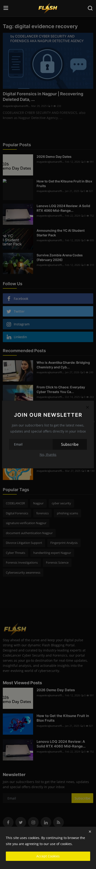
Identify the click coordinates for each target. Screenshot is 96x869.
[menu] (6, 8)
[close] (90, 831)
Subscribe (70, 444)
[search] (90, 8)
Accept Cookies (48, 856)
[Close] (87, 407)
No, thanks (48, 454)
